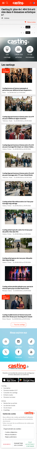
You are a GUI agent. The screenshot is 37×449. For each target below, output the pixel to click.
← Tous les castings (18, 324)
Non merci (7, 444)
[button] (31, 3)
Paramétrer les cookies (18, 444)
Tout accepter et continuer (30, 444)
